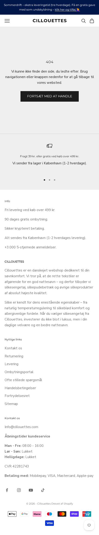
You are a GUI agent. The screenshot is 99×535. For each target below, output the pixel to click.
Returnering (14, 356)
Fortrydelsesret (17, 396)
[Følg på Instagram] (19, 490)
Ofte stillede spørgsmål (23, 380)
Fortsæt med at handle (49, 96)
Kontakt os (13, 348)
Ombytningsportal (19, 372)
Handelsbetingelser (20, 388)
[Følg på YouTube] (31, 490)
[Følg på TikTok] (43, 490)
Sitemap (11, 404)
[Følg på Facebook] (7, 490)
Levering (11, 364)
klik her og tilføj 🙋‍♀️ (67, 9)
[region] (49, 157)
